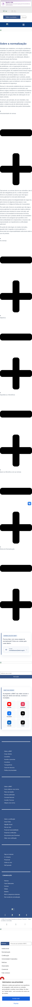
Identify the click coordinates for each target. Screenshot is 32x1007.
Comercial (5, 969)
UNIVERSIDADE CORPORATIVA (13, 848)
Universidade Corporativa (9, 959)
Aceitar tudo (16, 998)
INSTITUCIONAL (8, 745)
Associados (5, 966)
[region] (16, 993)
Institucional (5, 948)
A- (15, 11)
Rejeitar (16, 1003)
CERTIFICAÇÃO (8, 813)
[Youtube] (2, 979)
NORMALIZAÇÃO (8, 781)
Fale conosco (6, 973)
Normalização (6, 952)
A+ (12, 11)
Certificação (5, 955)
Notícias (4, 962)
